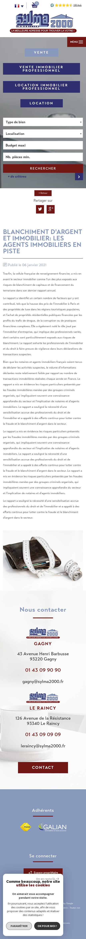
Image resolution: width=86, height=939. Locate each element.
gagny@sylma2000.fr (43, 681)
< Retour (43, 193)
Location (42, 103)
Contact (43, 767)
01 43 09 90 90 (43, 670)
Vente (41, 52)
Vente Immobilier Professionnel (41, 69)
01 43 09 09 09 (43, 734)
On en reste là (45, 879)
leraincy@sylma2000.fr (43, 746)
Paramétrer (19, 926)
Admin (65, 907)
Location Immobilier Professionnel (41, 87)
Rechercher (43, 168)
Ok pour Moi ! (47, 926)
